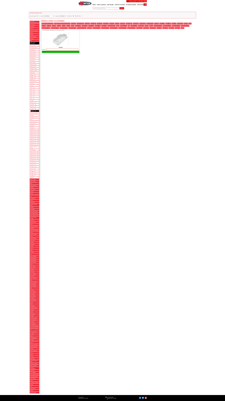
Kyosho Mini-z (33, 123)
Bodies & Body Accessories (33, 43)
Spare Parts (32, 358)
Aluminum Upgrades (34, 30)
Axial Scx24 (33, 58)
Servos (31, 352)
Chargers (32, 191)
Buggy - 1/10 (33, 75)
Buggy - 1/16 (33, 77)
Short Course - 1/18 (34, 156)
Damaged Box (32, 198)
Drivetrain (32, 207)
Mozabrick (32, 270)
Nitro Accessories (33, 278)
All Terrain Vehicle (34, 47)
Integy (31, 250)
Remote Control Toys (34, 344)
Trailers (31, 380)
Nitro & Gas (32, 276)
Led (31, 254)
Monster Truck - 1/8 (34, 144)
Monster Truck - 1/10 (35, 129)
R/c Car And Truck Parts (34, 147)
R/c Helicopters (33, 323)
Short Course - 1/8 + (34, 158)
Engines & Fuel (33, 222)
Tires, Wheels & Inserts (34, 374)
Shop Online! (110, 4)
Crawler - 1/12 (33, 104)
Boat (31, 40)
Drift (31, 119)
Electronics (32, 220)
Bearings (31, 38)
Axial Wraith (33, 62)
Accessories (32, 24)
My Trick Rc (32, 272)
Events (31, 224)
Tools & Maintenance (34, 376)
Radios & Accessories (34, 327)
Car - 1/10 (33, 87)
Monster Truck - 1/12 (35, 132)
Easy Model (32, 209)
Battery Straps (33, 66)
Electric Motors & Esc (34, 213)
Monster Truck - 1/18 (35, 138)
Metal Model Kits (33, 260)
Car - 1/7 (32, 96)
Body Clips (33, 72)
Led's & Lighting (33, 256)
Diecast (31, 200)
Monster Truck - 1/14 (35, 134)
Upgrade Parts (33, 388)
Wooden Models (33, 392)
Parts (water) (32, 294)
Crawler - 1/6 (33, 110)
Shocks (31, 354)
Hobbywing (32, 244)
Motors (31, 264)
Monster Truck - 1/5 (34, 142)
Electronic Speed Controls (33, 218)
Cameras (32, 187)
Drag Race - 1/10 (34, 117)
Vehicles (31, 390)
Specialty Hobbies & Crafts (34, 361)
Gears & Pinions (33, 238)
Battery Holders (34, 64)
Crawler (32, 100)
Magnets (32, 127)
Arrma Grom (33, 49)
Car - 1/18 (33, 91)
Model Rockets (33, 262)
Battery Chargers (33, 36)
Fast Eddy (32, 228)
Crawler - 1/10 (33, 102)
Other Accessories (33, 282)
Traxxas (31, 384)
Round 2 (31, 348)
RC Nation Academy (131, 4)
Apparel (31, 32)
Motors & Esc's (33, 268)
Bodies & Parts (33, 179)
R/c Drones (32, 321)
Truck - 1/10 (33, 168)
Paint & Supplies (33, 286)
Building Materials (33, 185)
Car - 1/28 (33, 94)
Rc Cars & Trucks (33, 331)
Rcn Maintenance (33, 337)
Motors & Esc (32, 266)
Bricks (31, 183)
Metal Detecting (33, 258)
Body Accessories (34, 70)
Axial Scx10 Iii (33, 56)
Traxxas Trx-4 (33, 164)
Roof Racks (33, 149)
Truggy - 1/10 (165, 28)
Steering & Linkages (34, 363)
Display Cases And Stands (33, 205)
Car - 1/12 (33, 89)
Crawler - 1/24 (33, 108)
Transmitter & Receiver (34, 382)
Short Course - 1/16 (34, 154)
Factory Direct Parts (34, 226)
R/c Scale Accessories (34, 325)
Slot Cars (32, 356)
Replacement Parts (33, 346)
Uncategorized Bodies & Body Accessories (62, 23)
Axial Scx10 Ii (33, 53)
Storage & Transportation (33, 368)
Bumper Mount (33, 81)
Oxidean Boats (33, 284)
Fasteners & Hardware (34, 230)
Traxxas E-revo (34, 162)
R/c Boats (32, 315)
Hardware (32, 242)
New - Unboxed (33, 274)
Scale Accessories (33, 350)
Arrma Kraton (33, 51)
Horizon (31, 248)
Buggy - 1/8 (33, 79)
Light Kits (32, 125)
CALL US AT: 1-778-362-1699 (138, 1)
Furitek (31, 236)
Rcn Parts (32, 339)
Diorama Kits (32, 202)
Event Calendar (101, 4)
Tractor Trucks (32, 378)
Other (31, 280)
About (94, 4)
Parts (31, 288)
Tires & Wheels (33, 372)
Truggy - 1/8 (33, 175)
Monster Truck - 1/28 (35, 140)
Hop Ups (31, 246)
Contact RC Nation (120, 4)
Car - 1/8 (32, 98)
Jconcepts (32, 252)
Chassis (31, 193)
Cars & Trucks (32, 189)
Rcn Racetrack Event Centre (34, 342)
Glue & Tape (32, 240)
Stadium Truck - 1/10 (35, 160)
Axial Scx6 (33, 60)
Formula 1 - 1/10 (34, 121)
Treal (31, 386)
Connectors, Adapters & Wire (34, 196)
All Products (32, 21)
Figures (31, 232)
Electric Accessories (33, 211)
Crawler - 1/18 (33, 106)
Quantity (43, 49)
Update (32, 177)
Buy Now (44, 51)
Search (121, 8)
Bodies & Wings (34, 68)
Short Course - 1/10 (96, 28)
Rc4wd (31, 335)
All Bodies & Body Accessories (47, 23)
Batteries (31, 34)
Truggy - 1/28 (33, 173)
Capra (32, 85)
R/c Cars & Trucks (33, 317)
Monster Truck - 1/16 (35, 136)
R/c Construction (33, 319)
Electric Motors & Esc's (34, 215)
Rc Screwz (32, 333)
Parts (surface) (33, 292)
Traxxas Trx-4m (34, 166)
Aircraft (31, 28)
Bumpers (32, 83)
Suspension (32, 370)
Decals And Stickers (34, 113)
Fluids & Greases (33, 234)
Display (32, 115)
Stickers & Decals (33, 365)
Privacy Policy (80, 397)
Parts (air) (32, 290)
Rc (30, 329)
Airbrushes (32, 26)
